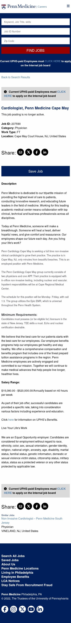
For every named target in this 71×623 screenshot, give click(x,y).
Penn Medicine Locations (20, 568)
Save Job (35, 171)
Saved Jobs (10, 560)
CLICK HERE (53, 61)
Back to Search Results (15, 77)
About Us (8, 564)
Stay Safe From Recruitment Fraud (26, 585)
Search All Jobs (13, 556)
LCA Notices (10, 581)
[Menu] (68, 6)
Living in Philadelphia (17, 572)
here (11, 420)
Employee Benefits (15, 576)
